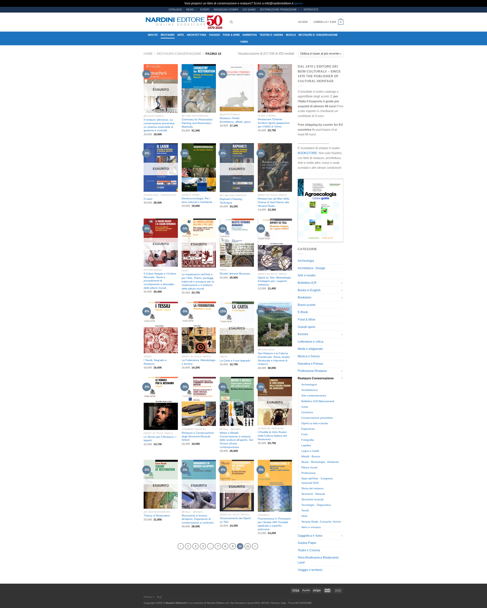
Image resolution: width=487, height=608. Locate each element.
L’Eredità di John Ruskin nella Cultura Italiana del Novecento (272, 436)
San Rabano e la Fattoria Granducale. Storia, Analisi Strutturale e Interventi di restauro (274, 358)
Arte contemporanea (313, 395)
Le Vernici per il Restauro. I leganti (160, 438)
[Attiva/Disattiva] (341, 283)
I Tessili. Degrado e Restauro (155, 362)
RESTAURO (168, 34)
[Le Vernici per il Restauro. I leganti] (161, 403)
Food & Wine (231, 34)
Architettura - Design (311, 268)
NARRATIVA (250, 34)
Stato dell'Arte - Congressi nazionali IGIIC (317, 480)
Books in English (309, 290)
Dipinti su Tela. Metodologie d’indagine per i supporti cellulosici (274, 281)
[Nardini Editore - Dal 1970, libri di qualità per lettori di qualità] (184, 22)
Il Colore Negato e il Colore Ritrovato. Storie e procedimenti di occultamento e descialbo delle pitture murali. (160, 280)
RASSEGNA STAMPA (226, 9)
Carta (304, 406)
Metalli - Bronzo (310, 456)
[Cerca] (231, 22)
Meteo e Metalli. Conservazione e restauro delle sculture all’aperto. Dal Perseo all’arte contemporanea (236, 440)
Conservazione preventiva (317, 417)
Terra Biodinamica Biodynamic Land (318, 560)
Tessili (305, 510)
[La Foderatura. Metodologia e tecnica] (199, 327)
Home (148, 53)
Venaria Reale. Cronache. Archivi (321, 521)
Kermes (303, 334)
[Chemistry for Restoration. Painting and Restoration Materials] (199, 88)
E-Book (303, 312)
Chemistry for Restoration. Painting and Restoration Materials (197, 123)
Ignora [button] (298, 3)
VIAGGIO (214, 34)
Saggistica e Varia (310, 535)
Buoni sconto (306, 304)
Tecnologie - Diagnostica (316, 504)
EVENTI (204, 9)
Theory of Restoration (157, 515)
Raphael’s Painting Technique (231, 200)
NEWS (190, 9)
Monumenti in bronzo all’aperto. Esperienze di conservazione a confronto (198, 519)
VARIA (244, 41)
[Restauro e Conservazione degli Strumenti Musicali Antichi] (199, 401)
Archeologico (309, 384)
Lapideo (306, 445)
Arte (180, 34)
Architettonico (309, 390)
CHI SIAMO (249, 9)
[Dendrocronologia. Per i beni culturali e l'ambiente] (199, 167)
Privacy (149, 597)
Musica (291, 34)
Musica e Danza (309, 356)
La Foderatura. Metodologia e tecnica (198, 362)
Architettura (196, 34)
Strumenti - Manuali (313, 493)
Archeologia (306, 260)
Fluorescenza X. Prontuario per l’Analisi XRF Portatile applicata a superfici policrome (274, 524)
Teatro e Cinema (271, 34)
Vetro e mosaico (311, 527)
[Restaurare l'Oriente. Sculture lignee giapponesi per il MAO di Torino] (275, 88)
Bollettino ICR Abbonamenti (317, 401)
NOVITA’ (153, 34)
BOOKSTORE (307, 153)
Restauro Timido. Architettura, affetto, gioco (235, 120)
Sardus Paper (307, 542)
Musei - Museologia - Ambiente (320, 461)
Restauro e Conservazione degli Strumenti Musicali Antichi (198, 436)
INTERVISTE (311, 9)
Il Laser (148, 198)
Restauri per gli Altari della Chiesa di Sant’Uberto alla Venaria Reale (273, 202)
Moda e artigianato (310, 348)
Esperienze (308, 428)
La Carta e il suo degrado (235, 360)
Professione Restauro (312, 370)
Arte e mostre (307, 275)
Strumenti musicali (312, 499)
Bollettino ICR (307, 282)
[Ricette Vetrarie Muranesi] (237, 243)
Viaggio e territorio (310, 569)
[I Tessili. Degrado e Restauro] (161, 327)
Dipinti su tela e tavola (314, 423)
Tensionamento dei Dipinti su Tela (235, 520)
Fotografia (307, 439)
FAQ (159, 597)
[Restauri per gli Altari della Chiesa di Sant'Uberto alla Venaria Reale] (275, 167)
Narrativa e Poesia (310, 363)
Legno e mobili (310, 450)
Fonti (304, 434)
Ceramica (307, 412)
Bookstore (304, 297)
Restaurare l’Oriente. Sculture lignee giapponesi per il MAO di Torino (274, 123)
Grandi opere (306, 327)
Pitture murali (309, 467)
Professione (308, 472)
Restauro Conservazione (179, 53)
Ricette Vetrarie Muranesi (235, 273)
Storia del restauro (312, 488)
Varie (304, 515)
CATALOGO (175, 9)
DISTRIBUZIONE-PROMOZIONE (278, 9)
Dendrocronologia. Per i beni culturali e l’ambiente (197, 200)
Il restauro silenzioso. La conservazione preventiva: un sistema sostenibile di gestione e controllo (159, 125)
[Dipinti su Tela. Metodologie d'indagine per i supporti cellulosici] (275, 245)
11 (247, 546)
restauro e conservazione (318, 34)
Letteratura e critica (310, 341)
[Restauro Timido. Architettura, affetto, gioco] (237, 87)
